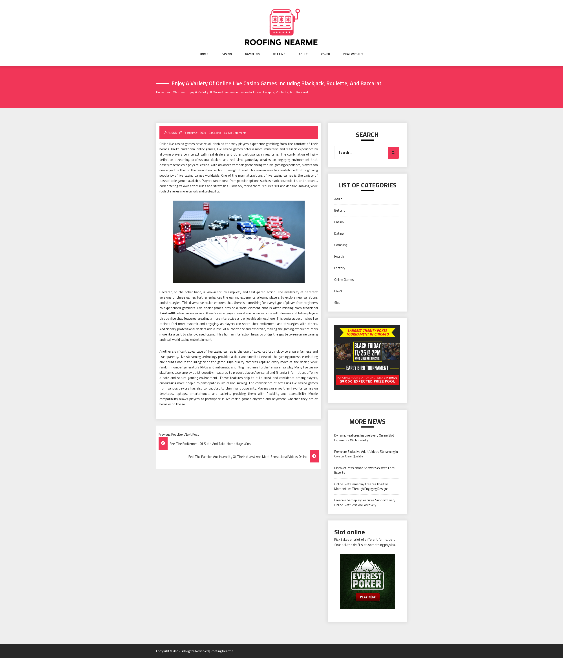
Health (339, 256)
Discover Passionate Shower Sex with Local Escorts (364, 470)
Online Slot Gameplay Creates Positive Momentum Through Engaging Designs (361, 486)
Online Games (344, 279)
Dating (339, 233)
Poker (325, 54)
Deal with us (353, 54)
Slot (337, 302)
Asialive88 (167, 313)
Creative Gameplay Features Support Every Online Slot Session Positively (364, 502)
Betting (279, 54)
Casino (226, 54)
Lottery (339, 267)
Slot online (349, 532)
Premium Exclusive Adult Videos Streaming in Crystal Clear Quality (366, 454)
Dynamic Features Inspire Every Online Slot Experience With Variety (364, 437)
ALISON (172, 133)
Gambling (252, 54)
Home (204, 54)
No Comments (237, 133)
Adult (303, 54)
